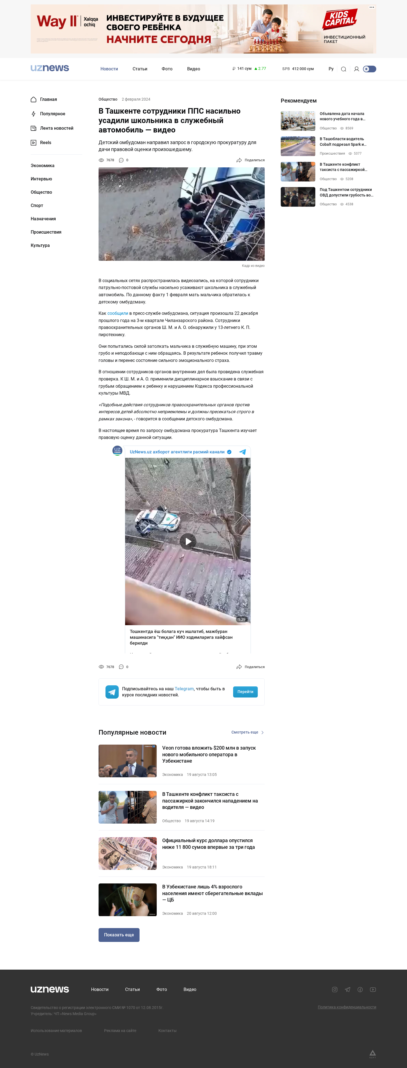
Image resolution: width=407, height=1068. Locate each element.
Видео (193, 68)
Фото (167, 68)
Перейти (245, 691)
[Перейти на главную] (50, 68)
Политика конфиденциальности (347, 1007)
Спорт (37, 205)
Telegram (184, 688)
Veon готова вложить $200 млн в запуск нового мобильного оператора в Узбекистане (209, 754)
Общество (41, 192)
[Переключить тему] (369, 69)
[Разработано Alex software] (372, 1054)
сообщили (117, 313)
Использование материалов (56, 1030)
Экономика (43, 165)
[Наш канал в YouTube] (373, 989)
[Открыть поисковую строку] (345, 69)
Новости (109, 68)
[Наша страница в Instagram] (334, 989)
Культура (40, 245)
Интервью (41, 179)
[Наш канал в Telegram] (347, 989)
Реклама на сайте (120, 1030)
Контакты (167, 1030)
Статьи (140, 68)
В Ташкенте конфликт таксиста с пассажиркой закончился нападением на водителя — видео (210, 800)
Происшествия (46, 232)
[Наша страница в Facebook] (360, 989)
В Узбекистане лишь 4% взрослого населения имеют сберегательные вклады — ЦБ (212, 893)
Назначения (43, 219)
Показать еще (119, 934)
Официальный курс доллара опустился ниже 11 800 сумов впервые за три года (208, 843)
